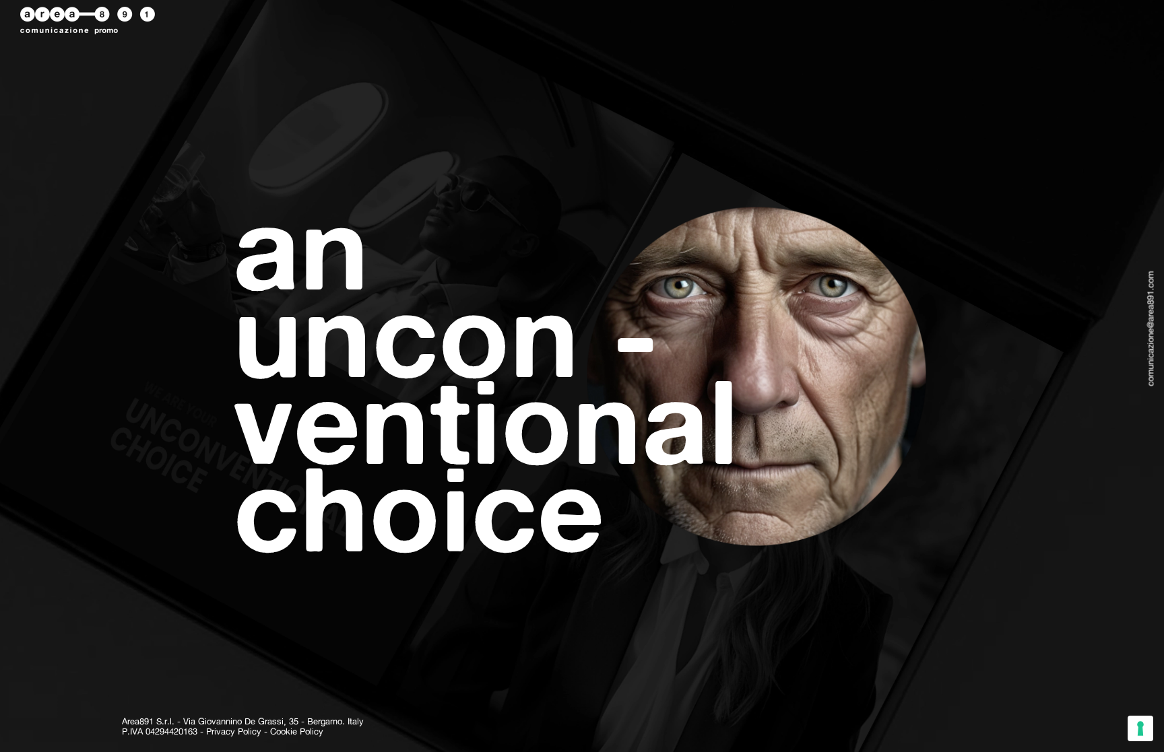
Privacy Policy (233, 731)
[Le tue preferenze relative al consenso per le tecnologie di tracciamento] (1140, 728)
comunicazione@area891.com (1150, 328)
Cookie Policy (296, 731)
